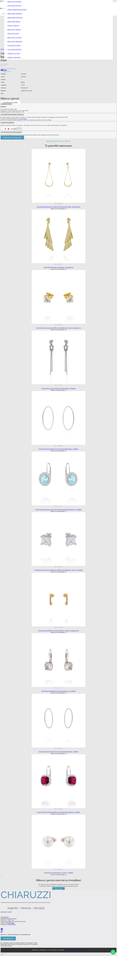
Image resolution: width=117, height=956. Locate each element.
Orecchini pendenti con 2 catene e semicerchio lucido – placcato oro (58, 207)
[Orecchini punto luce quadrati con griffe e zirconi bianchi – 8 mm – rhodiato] (58, 565)
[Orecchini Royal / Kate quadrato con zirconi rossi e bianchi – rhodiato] (58, 807)
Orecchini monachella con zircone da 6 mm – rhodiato (58, 691)
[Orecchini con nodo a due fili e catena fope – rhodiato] (58, 383)
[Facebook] (2, 929)
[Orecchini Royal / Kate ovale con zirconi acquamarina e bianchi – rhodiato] (58, 505)
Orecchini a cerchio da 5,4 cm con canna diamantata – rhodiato (58, 449)
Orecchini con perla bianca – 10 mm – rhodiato (58, 872)
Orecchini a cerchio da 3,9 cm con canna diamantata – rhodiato (58, 751)
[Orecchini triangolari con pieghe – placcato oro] (58, 262)
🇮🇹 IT (1, 8)
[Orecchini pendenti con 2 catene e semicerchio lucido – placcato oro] (58, 202)
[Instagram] (1, 931)
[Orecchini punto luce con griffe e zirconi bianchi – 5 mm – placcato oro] (58, 323)
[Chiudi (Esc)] (6, 953)
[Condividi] (4, 953)
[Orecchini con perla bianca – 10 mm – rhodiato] (58, 868)
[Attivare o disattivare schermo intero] (3, 953)
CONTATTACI (5, 917)
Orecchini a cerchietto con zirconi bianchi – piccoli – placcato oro (58, 630)
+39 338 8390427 (11, 924)
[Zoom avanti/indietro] (1, 953)
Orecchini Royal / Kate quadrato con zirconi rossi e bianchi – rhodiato (58, 812)
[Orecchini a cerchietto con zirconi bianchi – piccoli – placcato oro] (58, 626)
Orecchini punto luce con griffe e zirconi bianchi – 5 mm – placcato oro (58, 328)
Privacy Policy (69, 950)
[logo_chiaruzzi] (26, 909)
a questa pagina (23, 118)
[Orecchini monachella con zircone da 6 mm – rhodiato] (58, 686)
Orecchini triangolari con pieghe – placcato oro (58, 267)
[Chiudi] (1, 876)
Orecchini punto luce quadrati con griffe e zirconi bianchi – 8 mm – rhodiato (59, 570)
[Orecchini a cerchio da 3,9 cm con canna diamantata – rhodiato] (58, 747)
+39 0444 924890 (9, 923)
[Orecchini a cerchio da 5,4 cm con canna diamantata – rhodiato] (58, 444)
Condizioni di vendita (79, 950)
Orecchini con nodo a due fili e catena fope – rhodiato (59, 388)
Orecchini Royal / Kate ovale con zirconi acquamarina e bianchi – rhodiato (58, 509)
